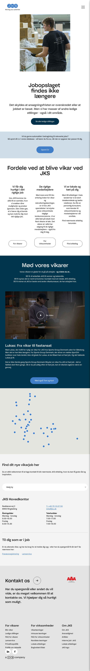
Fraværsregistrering (10, 554)
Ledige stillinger (12, 633)
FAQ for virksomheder (40, 637)
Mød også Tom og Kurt (44, 380)
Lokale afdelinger (38, 644)
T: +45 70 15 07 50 (54, 506)
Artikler (65, 637)
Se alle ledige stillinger (45, 121)
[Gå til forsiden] (15, 7)
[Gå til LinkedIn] (8, 651)
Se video (49, 315)
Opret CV (45, 150)
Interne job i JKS (69, 640)
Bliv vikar (9, 630)
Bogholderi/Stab (38, 647)
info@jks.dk (51, 509)
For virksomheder (45, 242)
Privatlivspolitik (11, 644)
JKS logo (65, 647)
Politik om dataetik (13, 647)
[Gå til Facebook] (15, 651)
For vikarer (17, 244)
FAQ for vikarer (11, 637)
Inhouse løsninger (39, 633)
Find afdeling (72, 244)
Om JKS (65, 630)
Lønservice (27, 554)
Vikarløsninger (37, 630)
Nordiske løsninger (39, 640)
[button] (21, 428)
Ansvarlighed (67, 633)
